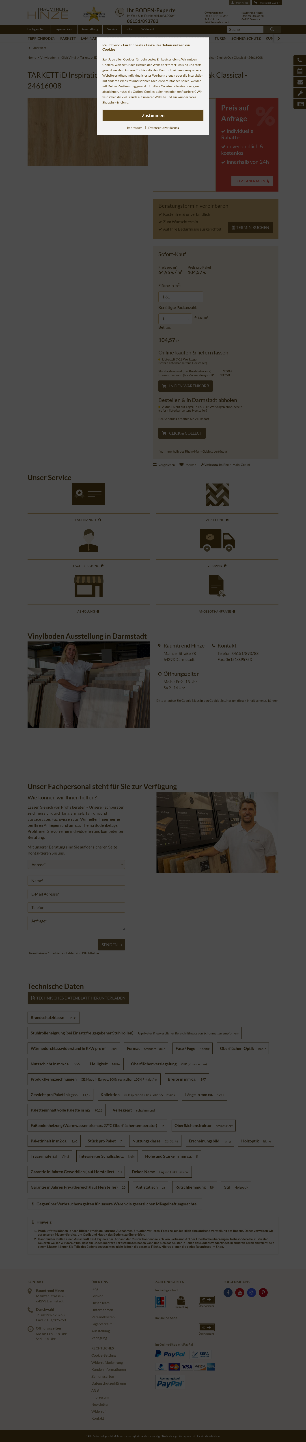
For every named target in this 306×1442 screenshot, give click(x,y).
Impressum (134, 128)
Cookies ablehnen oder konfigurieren (169, 91)
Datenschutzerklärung (163, 128)
